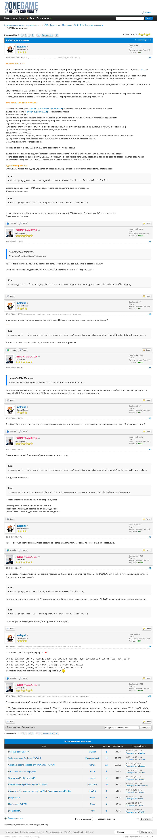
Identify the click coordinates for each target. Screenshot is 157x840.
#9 (150, 646)
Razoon (92, 752)
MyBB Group (34, 837)
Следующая (28, 727)
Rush (92, 804)
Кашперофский (92, 758)
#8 (150, 568)
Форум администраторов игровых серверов (23, 25)
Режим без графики (54, 832)
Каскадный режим (143, 40)
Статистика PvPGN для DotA (21, 778)
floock (92, 771)
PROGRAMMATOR (81, 696)
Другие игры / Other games (61, 25)
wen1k (92, 765)
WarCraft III (78, 25)
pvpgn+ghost (14, 797)
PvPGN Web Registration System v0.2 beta (27, 784)
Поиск (148, 12)
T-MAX (92, 811)
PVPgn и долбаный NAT (19, 752)
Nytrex (77, 58)
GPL (141, 69)
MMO (46, 25)
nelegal (21, 46)
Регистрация (42, 18)
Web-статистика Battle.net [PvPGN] (24, 758)
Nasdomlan (92, 784)
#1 (150, 58)
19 (106, 758)
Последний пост (132, 753)
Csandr (142, 772)
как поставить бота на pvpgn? (22, 771)
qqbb (92, 797)
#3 (150, 314)
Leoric (92, 778)
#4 (150, 368)
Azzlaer (142, 753)
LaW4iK (92, 791)
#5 (150, 418)
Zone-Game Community (25, 832)
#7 (150, 537)
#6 (150, 449)
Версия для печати (15, 818)
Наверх (40, 832)
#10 (149, 696)
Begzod (142, 766)
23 (38, 35)
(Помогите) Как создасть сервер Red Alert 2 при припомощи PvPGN (39, 791)
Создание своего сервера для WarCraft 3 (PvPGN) (31, 765)
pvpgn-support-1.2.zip (37, 111)
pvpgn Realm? (14, 811)
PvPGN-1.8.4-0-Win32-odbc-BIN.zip (46, 108)
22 (106, 765)
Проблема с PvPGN (17, 804)
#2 (150, 241)
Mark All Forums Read (73, 832)
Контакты (9, 832)
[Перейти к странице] (56, 35)
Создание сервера (92, 25)
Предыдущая (13, 727)
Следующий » (47, 35)
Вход (31, 18)
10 (106, 784)
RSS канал (89, 832)
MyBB (16, 837)
